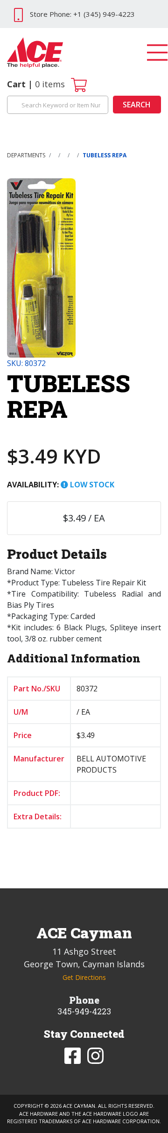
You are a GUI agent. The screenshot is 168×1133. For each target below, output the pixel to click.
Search (137, 104)
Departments (26, 155)
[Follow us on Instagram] (95, 1055)
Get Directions (84, 977)
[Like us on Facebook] (73, 1055)
